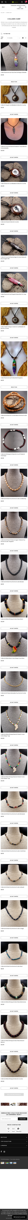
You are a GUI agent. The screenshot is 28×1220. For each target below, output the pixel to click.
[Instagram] (4, 1152)
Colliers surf (9, 12)
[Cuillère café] (14, 1104)
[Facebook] (1, 1152)
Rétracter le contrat (19, 1217)
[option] (14, 7)
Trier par (2, 37)
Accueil (2, 12)
